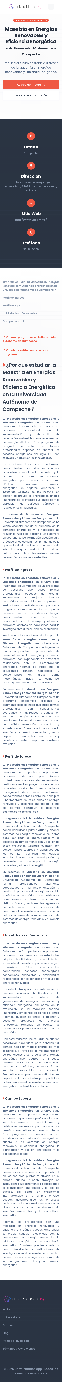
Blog (6, 1333)
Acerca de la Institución (31, 95)
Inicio (6, 1309)
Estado (31, 147)
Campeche (31, 153)
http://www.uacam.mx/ (31, 220)
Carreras (9, 1325)
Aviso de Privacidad (16, 1341)
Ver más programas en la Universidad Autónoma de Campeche (30, 339)
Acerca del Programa (31, 84)
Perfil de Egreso (13, 305)
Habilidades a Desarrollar (20, 313)
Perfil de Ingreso (14, 298)
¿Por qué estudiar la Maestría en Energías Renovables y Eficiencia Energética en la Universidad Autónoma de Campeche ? (31, 286)
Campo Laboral (13, 321)
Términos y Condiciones (19, 1349)
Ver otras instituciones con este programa (26, 352)
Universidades (12, 1317)
